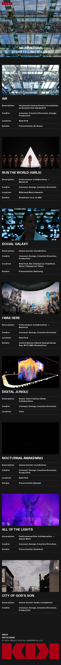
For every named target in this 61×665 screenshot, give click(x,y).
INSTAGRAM (8, 638)
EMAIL (5, 635)
